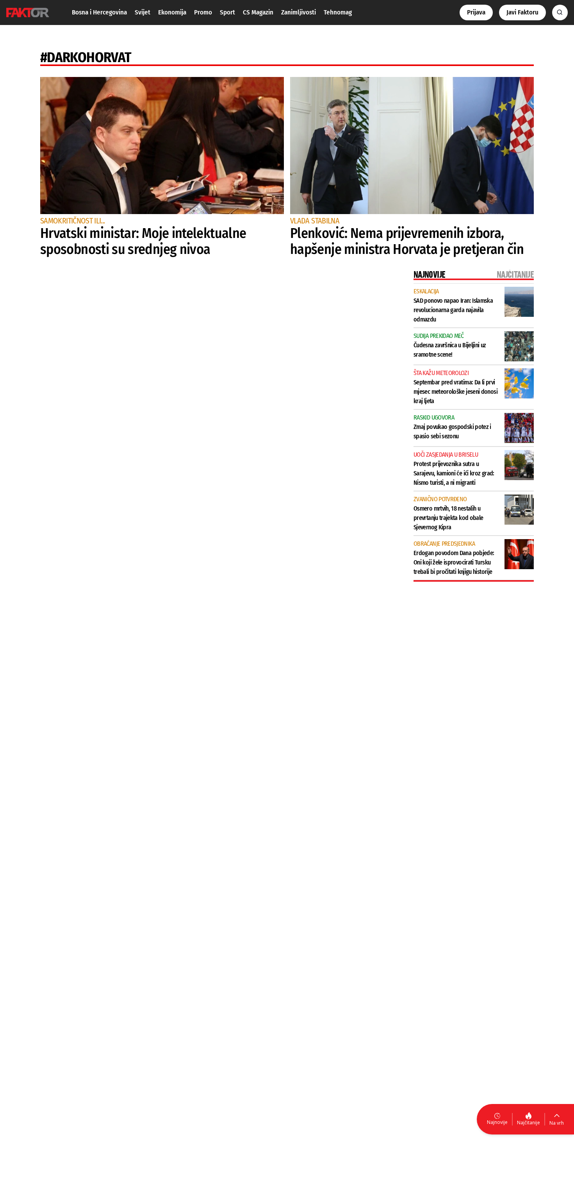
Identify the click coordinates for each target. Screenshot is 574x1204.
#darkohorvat (85, 57)
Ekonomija (172, 12)
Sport (227, 12)
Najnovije (497, 1122)
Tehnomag (338, 12)
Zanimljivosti (298, 12)
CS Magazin (258, 12)
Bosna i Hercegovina (99, 12)
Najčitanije (528, 1122)
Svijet (142, 12)
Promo (203, 12)
